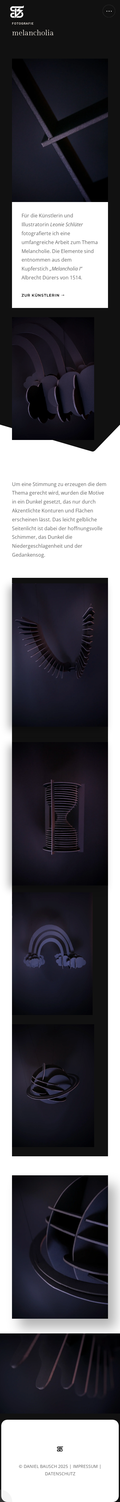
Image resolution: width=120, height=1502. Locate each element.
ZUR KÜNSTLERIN (41, 295)
